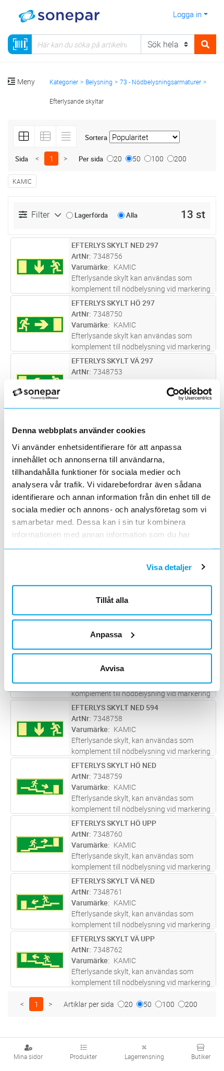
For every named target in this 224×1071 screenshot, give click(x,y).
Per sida (91, 158)
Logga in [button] (187, 14)
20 (118, 158)
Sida (21, 158)
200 (180, 158)
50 (136, 158)
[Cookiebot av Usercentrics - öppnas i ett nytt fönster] (178, 393)
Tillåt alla (112, 600)
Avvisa (112, 668)
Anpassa (106, 633)
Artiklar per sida (89, 1004)
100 (157, 158)
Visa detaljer (169, 566)
